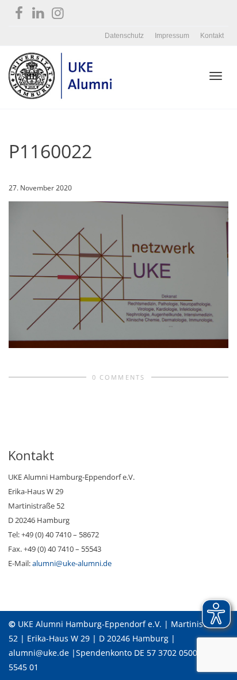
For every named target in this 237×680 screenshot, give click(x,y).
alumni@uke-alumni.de (72, 563)
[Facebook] (18, 10)
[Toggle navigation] (215, 76)
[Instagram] (57, 10)
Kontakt (212, 36)
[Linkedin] (38, 10)
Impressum (172, 36)
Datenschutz (124, 36)
